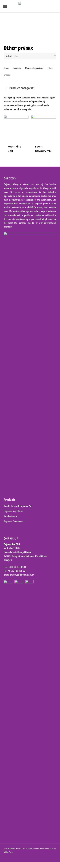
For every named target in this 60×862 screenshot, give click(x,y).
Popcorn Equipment (13, 521)
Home (6, 68)
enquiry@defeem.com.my (22, 574)
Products (17, 68)
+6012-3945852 (16, 571)
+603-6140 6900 (16, 567)
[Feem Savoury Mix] (43, 127)
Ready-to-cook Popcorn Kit (17, 506)
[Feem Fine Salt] (16, 127)
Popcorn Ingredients (34, 68)
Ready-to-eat (10, 516)
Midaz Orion (9, 852)
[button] (5, 6)
